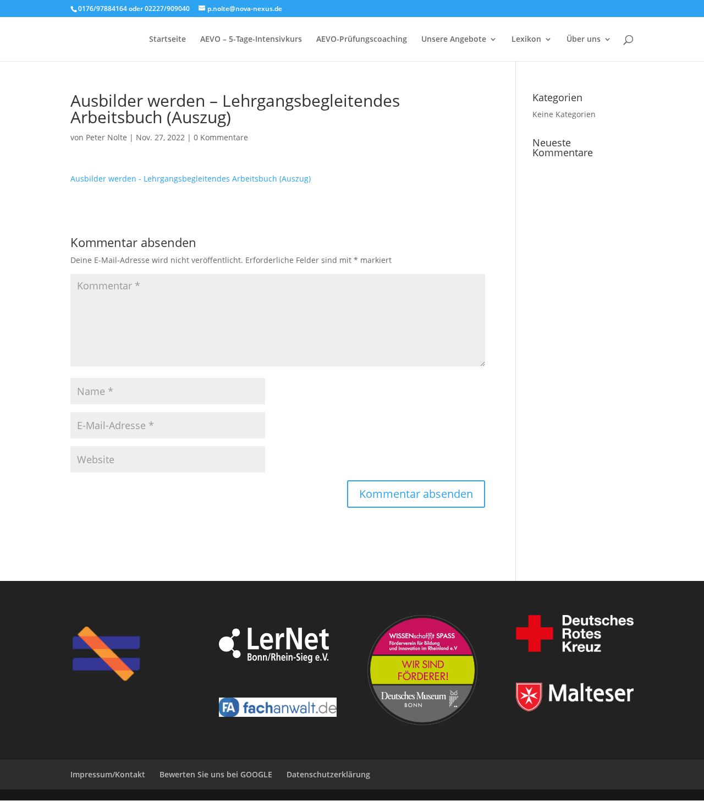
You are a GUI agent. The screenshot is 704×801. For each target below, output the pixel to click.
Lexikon (526, 39)
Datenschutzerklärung (328, 774)
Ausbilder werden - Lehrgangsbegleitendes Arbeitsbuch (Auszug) (190, 178)
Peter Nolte (106, 137)
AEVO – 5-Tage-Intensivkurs (251, 39)
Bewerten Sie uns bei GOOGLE (216, 774)
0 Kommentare (221, 137)
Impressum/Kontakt (107, 774)
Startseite (167, 39)
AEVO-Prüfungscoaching (361, 39)
